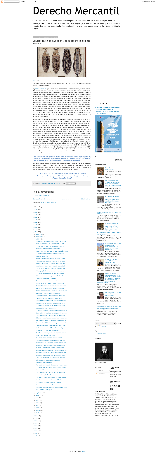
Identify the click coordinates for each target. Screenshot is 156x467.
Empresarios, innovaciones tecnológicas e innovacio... (51, 313)
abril (37, 405)
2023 (36, 217)
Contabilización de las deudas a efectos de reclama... (51, 350)
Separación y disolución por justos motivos (48, 293)
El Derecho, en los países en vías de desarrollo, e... (50, 303)
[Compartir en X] (71, 183)
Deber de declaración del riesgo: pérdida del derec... (51, 243)
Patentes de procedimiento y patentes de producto (50, 261)
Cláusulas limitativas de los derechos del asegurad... (51, 357)
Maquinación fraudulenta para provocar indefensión (51, 241)
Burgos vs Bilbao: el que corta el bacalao (47, 370)
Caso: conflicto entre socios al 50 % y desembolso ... (51, 268)
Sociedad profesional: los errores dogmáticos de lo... (51, 263)
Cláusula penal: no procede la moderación (48, 360)
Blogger (84, 451)
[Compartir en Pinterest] (75, 183)
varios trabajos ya (40, 89)
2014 (36, 421)
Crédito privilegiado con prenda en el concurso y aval (51, 325)
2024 (36, 214)
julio (37, 398)
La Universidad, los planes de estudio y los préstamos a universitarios (113, 294)
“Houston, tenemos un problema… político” (48, 380)
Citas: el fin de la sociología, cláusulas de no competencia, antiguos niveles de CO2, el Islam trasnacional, (113, 247)
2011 (36, 428)
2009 (36, 433)
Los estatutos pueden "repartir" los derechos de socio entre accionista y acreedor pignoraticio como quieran (113, 184)
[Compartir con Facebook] (73, 183)
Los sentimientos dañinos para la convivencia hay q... (51, 300)
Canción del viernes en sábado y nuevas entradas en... (51, 286)
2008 (36, 435)
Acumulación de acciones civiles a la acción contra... (51, 345)
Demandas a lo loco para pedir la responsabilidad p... (51, 352)
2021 (36, 222)
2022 (36, 219)
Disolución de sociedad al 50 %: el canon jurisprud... (51, 328)
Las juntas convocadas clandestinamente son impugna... (52, 387)
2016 (36, 416)
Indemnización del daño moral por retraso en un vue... (51, 343)
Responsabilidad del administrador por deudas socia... (51, 323)
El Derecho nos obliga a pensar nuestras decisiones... (51, 318)
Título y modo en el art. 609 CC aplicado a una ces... (51, 246)
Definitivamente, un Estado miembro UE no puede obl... (52, 291)
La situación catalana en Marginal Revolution (49, 382)
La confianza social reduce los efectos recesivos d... (51, 305)
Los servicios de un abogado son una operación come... (52, 251)
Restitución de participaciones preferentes (48, 248)
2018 (36, 229)
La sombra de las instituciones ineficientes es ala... (50, 273)
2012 (36, 426)
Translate (103, 326)
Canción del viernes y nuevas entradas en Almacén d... (51, 295)
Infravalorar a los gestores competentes (47, 330)
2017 (36, 232)
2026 (36, 209)
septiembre (39, 393)
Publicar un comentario (42, 195)
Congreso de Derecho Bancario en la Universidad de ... (52, 377)
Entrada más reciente (39, 199)
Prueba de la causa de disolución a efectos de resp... (51, 340)
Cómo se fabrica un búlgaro (44, 390)
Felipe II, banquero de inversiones (45, 335)
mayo (37, 403)
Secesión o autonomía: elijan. (44, 362)
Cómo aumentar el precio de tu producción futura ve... (51, 281)
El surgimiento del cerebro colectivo (46, 278)
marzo (38, 408)
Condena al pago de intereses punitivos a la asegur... (51, 355)
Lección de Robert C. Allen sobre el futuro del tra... (50, 283)
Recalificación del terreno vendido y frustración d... (50, 348)
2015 (36, 418)
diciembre (39, 234)
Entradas (100, 370)
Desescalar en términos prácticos (45, 385)
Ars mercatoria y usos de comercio (46, 308)
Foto (34, 80)
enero (38, 413)
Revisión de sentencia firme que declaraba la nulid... (51, 258)
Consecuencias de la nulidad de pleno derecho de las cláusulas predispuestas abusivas (112, 262)
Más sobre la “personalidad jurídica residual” (49, 338)
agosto (38, 395)
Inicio (63, 199)
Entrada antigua (85, 199)
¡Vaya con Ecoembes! (42, 256)
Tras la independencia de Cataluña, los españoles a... (51, 365)
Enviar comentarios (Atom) (48, 202)
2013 (36, 423)
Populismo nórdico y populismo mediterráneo (49, 298)
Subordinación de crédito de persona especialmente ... (51, 320)
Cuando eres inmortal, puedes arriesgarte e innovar (51, 333)
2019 (36, 227)
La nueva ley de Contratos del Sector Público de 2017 (51, 310)
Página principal (101, 334)
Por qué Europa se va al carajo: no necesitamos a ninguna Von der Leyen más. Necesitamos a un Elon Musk (112, 199)
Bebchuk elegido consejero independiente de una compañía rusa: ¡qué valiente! (109, 307)
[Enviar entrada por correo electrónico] (63, 183)
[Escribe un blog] (69, 183)
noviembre (39, 236)
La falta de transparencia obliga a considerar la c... (50, 253)
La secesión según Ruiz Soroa (44, 375)
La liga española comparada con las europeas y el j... (51, 367)
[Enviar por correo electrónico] (67, 183)
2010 (36, 431)
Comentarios (101, 373)
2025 (36, 212)
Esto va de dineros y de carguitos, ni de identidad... (50, 276)
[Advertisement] (108, 68)
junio (37, 400)
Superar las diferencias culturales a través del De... (50, 288)
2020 (36, 224)
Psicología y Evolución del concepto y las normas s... (51, 271)
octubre (38, 239)
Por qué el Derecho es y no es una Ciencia (113, 168)
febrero (38, 410)
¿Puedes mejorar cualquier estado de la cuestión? (50, 266)
